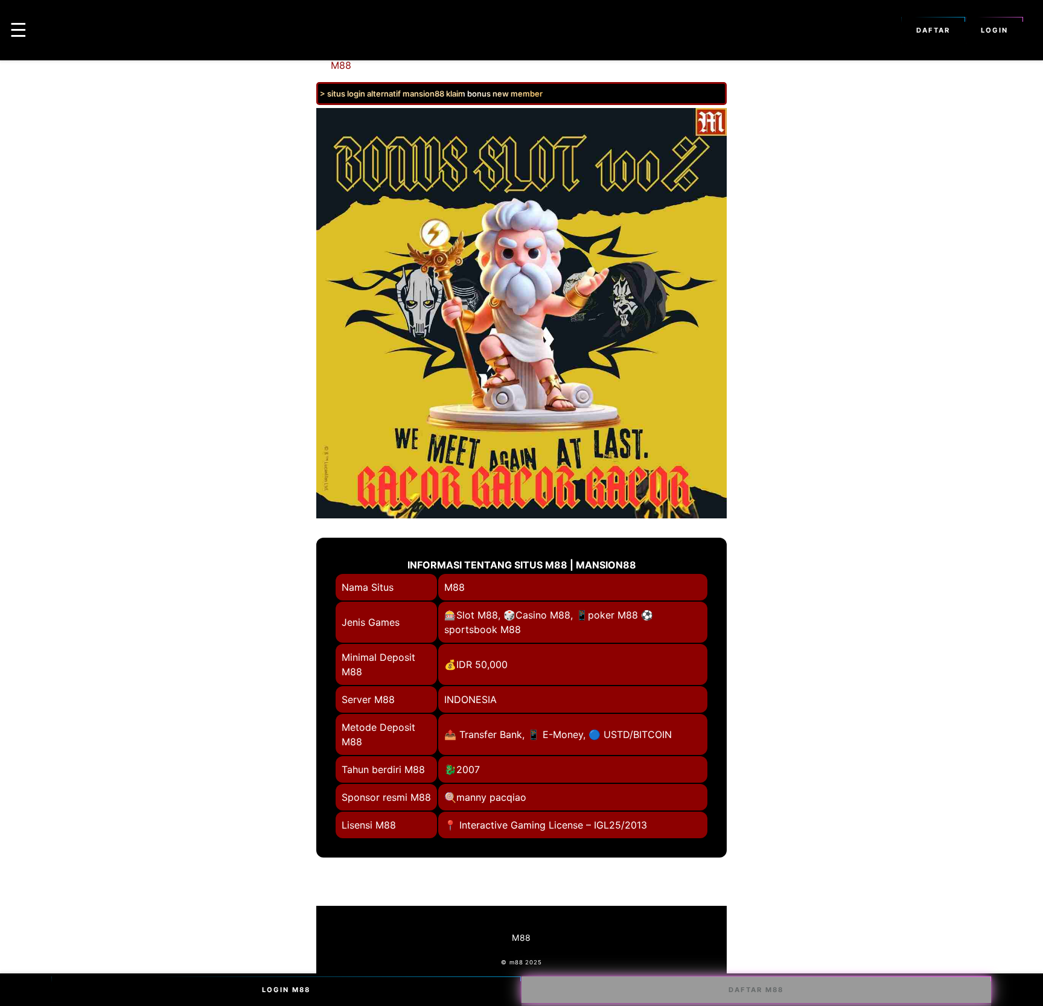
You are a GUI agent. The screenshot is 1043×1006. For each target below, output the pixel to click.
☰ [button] (18, 30)
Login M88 (286, 989)
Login (994, 30)
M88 (341, 65)
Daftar (933, 30)
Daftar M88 (756, 989)
